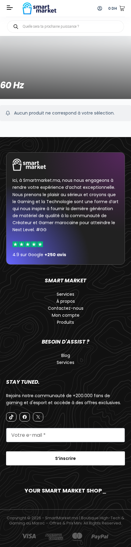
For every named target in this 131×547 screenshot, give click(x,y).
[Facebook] (24, 417)
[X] (38, 417)
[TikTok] (11, 417)
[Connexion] (99, 8)
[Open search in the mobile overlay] (65, 26)
